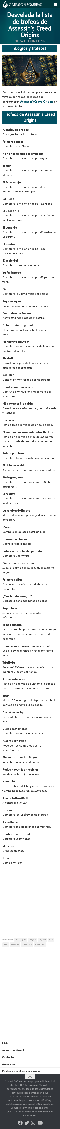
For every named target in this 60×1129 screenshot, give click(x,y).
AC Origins (21, 939)
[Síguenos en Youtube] (40, 1123)
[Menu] (56, 4)
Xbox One (40, 944)
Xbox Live (27, 944)
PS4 (51, 939)
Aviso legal (9, 1064)
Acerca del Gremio (14, 1050)
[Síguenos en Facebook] (20, 1123)
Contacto (8, 1057)
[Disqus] (30, 996)
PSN (6, 944)
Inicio (5, 1043)
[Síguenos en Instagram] (33, 1123)
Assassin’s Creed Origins (36, 101)
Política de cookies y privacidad (21, 1071)
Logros (42, 939)
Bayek (33, 939)
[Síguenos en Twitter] (26, 1123)
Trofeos (15, 944)
